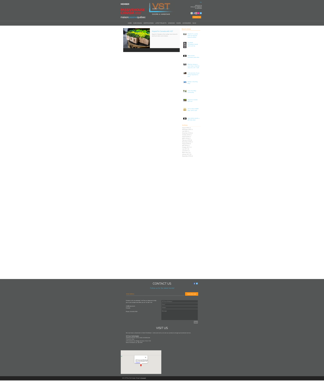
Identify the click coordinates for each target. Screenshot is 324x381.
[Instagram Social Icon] (198, 13)
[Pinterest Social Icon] (196, 13)
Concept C (143, 378)
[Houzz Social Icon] (192, 13)
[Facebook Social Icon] (194, 13)
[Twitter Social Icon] (201, 13)
